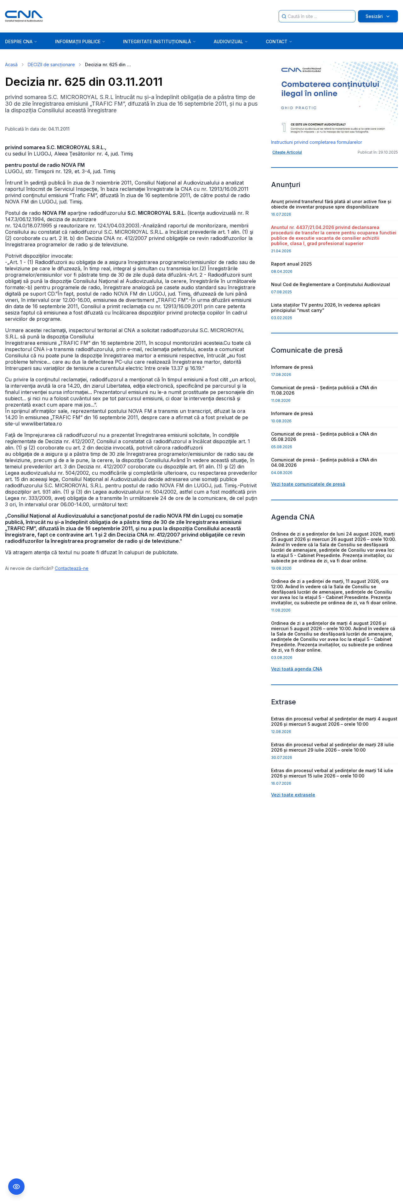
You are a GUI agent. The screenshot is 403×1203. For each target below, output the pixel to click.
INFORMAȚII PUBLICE (77, 41)
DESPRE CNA (18, 41)
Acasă (11, 64)
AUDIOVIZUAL (228, 41)
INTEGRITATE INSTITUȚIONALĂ (157, 41)
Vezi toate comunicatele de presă (308, 484)
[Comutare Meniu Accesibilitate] (16, 1186)
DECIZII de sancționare (51, 64)
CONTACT (276, 41)
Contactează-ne (71, 568)
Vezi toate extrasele (293, 794)
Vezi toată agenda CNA (296, 669)
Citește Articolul (287, 152)
